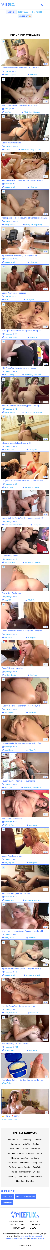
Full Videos (23, 12)
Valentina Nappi (36, 1176)
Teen (10, 112)
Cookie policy (34, 1225)
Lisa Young (37, 562)
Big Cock (11, 863)
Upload (33, 1228)
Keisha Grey (12, 1176)
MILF (6, 375)
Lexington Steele (35, 150)
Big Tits (13, 74)
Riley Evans (37, 375)
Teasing (11, 375)
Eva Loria (25, 1149)
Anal (5, 112)
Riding (6, 225)
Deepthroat (13, 1013)
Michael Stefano (14, 1139)
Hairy (11, 487)
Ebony (10, 637)
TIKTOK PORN (37, 12)
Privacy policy (19, 1228)
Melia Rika (26, 1144)
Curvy (6, 337)
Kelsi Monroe (12, 1163)
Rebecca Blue (37, 412)
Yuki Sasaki (38, 1139)
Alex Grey (11, 1153)
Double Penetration (15, 525)
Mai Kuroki (30, 1153)
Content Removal (17, 1225)
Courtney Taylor (25, 1172)
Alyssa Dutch (37, 788)
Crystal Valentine (24, 1167)
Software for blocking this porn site (17, 1238)
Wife (11, 788)
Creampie (11, 562)
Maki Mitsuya (35, 1149)
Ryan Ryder (37, 1167)
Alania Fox (15, 1158)
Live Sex (11, 12)
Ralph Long (38, 225)
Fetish (6, 487)
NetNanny (34, 1238)
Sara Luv (20, 1153)
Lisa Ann (36, 487)
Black (6, 300)
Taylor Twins (14, 1149)
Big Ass (6, 74)
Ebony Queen (23, 1176)
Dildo (6, 525)
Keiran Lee (37, 900)
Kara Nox (36, 1144)
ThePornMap (7, 1202)
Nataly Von (36, 112)
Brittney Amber (37, 1163)
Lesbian (12, 412)
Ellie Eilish (30, 1181)
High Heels (13, 337)
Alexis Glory (27, 1139)
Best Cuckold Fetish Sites (25, 1196)
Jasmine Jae (15, 1144)
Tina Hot (14, 1172)
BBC (12, 450)
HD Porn (7, 150)
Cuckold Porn (7, 1196)
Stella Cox (20, 1181)
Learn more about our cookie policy (32, 1236)
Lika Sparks (35, 1158)
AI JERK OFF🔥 (25, 16)
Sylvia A (39, 1153)
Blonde (13, 187)
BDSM (6, 938)
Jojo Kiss (24, 1158)
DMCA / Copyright (16, 1221)
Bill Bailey (38, 975)
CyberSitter (41, 1238)
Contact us (33, 1221)
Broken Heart (24, 1163)
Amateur (7, 450)
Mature (6, 788)
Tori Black (12, 1167)
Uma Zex (36, 1172)
